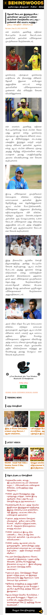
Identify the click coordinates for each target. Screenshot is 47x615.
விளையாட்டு (28, 24)
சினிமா (34, 7)
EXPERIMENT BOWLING (24, 392)
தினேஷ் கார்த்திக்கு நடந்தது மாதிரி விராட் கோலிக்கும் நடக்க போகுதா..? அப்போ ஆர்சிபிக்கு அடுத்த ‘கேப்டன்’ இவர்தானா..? (23, 588)
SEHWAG (8, 392)
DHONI (14, 392)
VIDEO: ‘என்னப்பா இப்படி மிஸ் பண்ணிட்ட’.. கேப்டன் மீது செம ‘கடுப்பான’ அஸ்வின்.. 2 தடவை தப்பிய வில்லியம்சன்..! (23, 536)
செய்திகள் (17, 24)
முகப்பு (9, 24)
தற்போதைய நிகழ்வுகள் (18, 7)
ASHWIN (35, 392)
